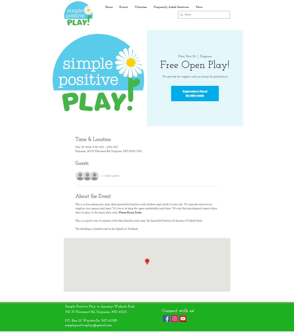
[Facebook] (166, 318)
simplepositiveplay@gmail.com (88, 325)
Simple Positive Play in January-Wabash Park (100, 306)
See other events (195, 95)
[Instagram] (174, 318)
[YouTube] (183, 318)
